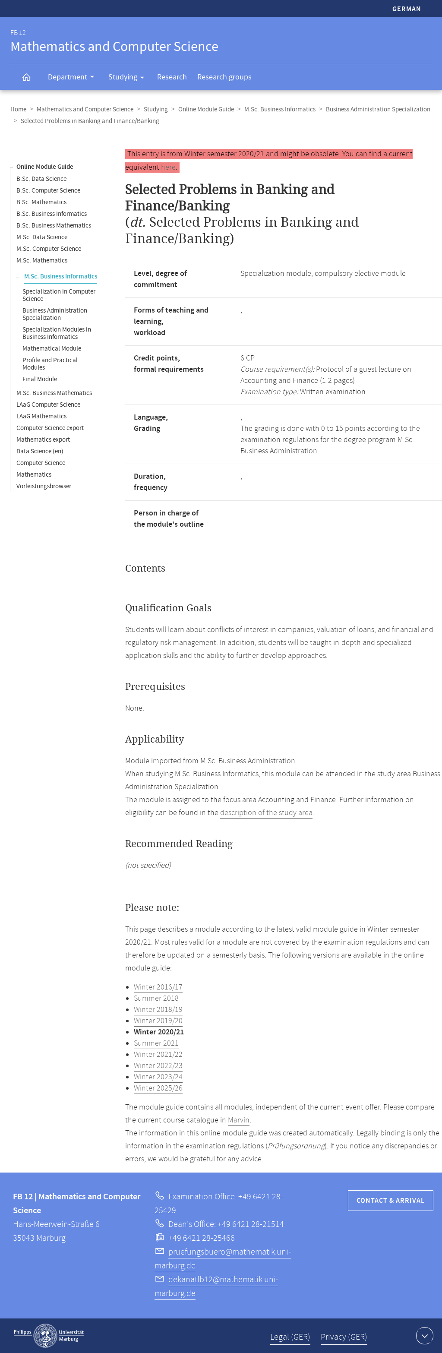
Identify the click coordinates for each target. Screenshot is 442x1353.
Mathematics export (43, 440)
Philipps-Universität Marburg (49, 1336)
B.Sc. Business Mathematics (53, 225)
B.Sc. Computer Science (48, 191)
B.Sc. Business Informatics (51, 214)
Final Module (39, 379)
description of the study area (266, 813)
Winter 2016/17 (158, 987)
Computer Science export (50, 428)
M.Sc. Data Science (41, 237)
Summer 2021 (156, 1043)
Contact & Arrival (391, 1200)
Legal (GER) (290, 1337)
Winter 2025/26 (158, 1088)
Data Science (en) (39, 451)
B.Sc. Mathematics (41, 202)
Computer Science (40, 463)
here (168, 167)
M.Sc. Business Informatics (280, 109)
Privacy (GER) (344, 1337)
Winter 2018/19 (158, 1010)
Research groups (224, 77)
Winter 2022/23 (158, 1066)
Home (18, 109)
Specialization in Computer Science (58, 295)
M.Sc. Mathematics (41, 260)
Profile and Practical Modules (50, 364)
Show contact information (424, 1335)
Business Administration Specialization (378, 109)
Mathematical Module (51, 349)
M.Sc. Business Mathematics (54, 393)
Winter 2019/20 (158, 1021)
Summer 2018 (156, 998)
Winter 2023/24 (158, 1077)
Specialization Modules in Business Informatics (56, 333)
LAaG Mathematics (41, 416)
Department (67, 77)
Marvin (238, 1120)
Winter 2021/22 (158, 1055)
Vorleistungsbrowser (43, 486)
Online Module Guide (206, 109)
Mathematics (33, 475)
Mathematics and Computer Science (85, 109)
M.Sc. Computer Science (48, 249)
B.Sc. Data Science (41, 179)
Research (172, 77)
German (406, 9)
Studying (122, 77)
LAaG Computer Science (48, 405)
